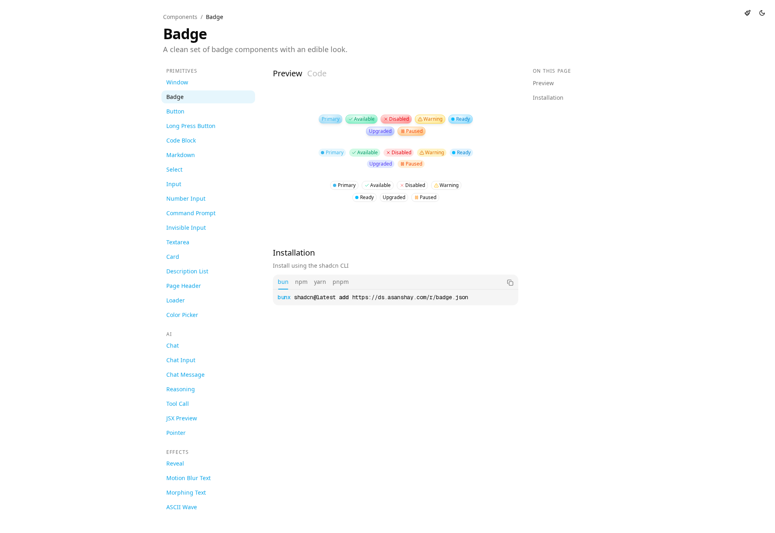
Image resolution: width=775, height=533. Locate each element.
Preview (287, 73)
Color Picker (182, 315)
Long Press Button (191, 126)
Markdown (180, 155)
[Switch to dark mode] (762, 12)
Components (180, 17)
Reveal (175, 463)
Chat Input (180, 360)
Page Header (183, 286)
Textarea (177, 242)
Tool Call (177, 403)
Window (177, 82)
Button (175, 111)
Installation (548, 97)
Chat (172, 345)
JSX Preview (181, 418)
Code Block (181, 140)
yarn (320, 281)
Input (173, 184)
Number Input (185, 198)
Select (174, 169)
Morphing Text (186, 492)
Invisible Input (186, 227)
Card (172, 256)
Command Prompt (191, 213)
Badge (175, 97)
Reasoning (180, 389)
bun (283, 281)
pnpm (341, 281)
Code (317, 73)
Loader (175, 300)
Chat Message (185, 374)
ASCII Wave (181, 507)
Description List (187, 271)
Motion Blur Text (188, 478)
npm (301, 281)
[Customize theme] (747, 12)
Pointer (176, 432)
